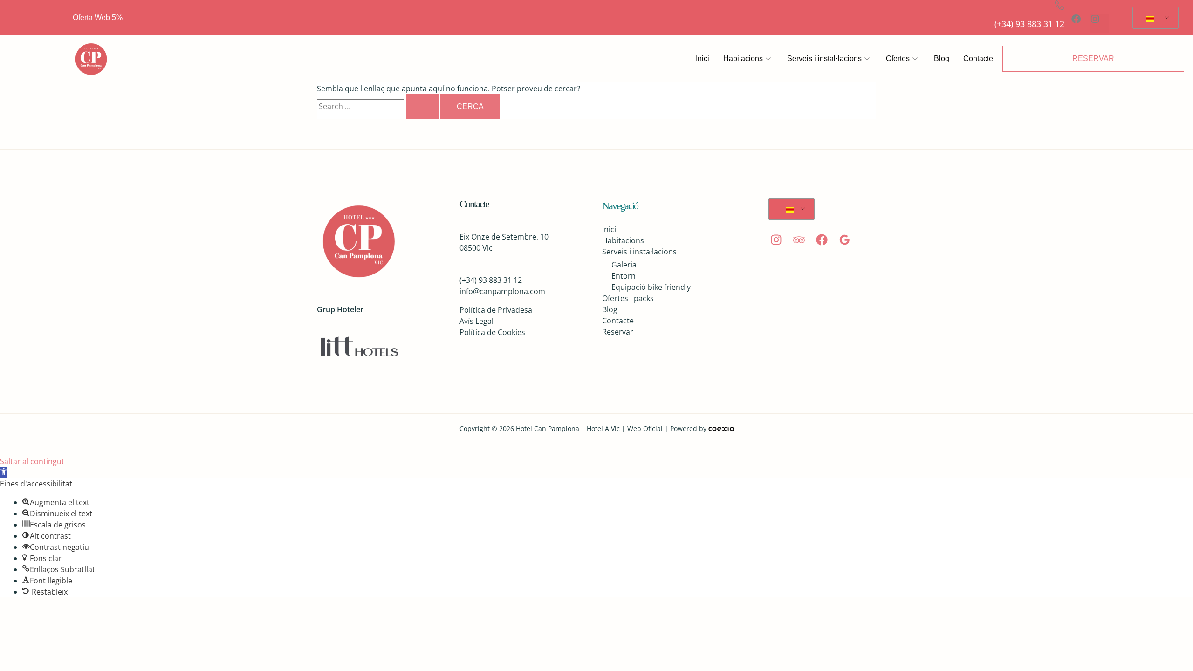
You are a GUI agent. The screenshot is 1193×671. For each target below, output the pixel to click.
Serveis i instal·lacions (824, 58)
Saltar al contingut (32, 461)
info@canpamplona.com (502, 291)
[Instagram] (776, 240)
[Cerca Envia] (422, 106)
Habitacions (743, 58)
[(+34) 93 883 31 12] (1059, 5)
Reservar (617, 332)
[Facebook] (822, 240)
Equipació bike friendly (651, 287)
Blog (941, 58)
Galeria (624, 265)
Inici (702, 58)
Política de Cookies (492, 332)
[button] (3, 472)
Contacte (978, 58)
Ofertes (898, 58)
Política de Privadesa (495, 310)
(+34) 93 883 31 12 (1029, 23)
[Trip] (799, 240)
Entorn (623, 276)
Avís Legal (476, 321)
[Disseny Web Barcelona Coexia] (721, 428)
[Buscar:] (378, 106)
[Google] (844, 240)
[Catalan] (1154, 18)
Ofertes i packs (628, 298)
